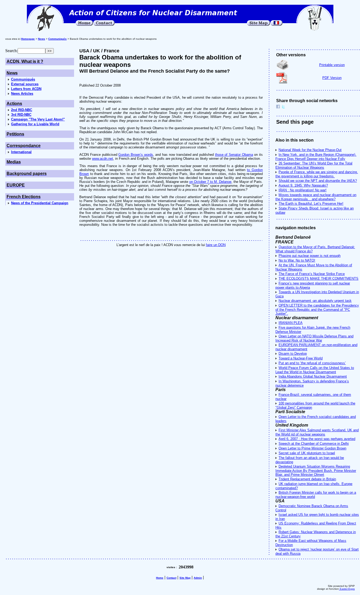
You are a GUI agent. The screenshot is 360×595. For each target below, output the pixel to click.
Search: (11, 50)
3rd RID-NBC (21, 115)
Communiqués (23, 79)
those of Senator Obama (234, 155)
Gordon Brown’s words (135, 155)
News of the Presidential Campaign (39, 203)
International (21, 152)
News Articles (22, 94)
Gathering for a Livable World (35, 124)
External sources (24, 84)
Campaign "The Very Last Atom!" (38, 119)
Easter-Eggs (347, 588)
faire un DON (216, 245)
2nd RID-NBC (21, 110)
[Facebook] (278, 107)
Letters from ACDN (26, 89)
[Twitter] (283, 107)
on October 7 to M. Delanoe (210, 182)
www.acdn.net (102, 159)
